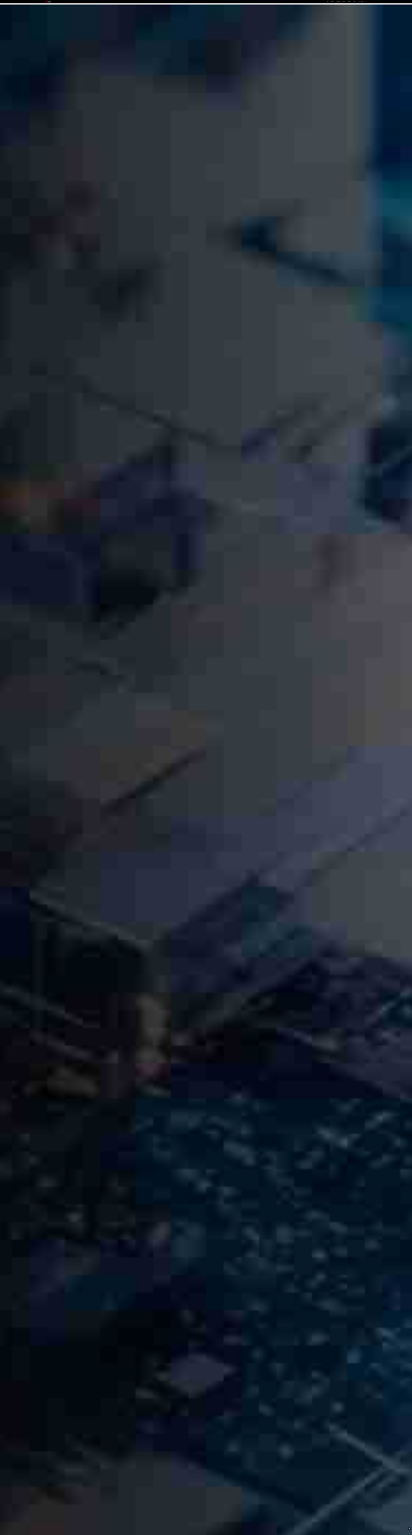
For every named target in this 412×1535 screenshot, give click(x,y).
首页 (327, 1)
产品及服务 (332, 1)
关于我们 (354, 1)
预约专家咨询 (50, 781)
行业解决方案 (338, 1)
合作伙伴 (343, 1)
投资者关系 (349, 1)
